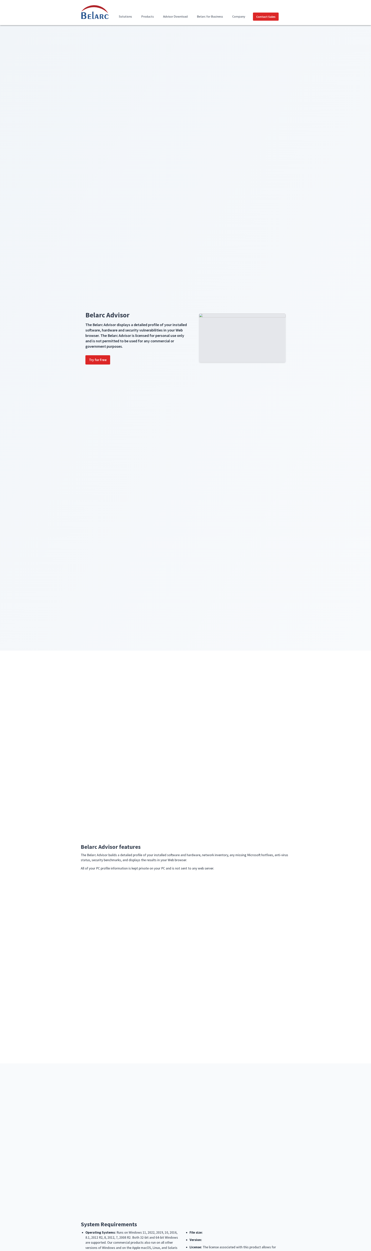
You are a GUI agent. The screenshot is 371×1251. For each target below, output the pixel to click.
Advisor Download (175, 16)
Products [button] (147, 16)
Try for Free (98, 360)
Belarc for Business (210, 16)
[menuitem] (125, 19)
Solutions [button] (125, 16)
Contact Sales (265, 17)
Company (238, 16)
